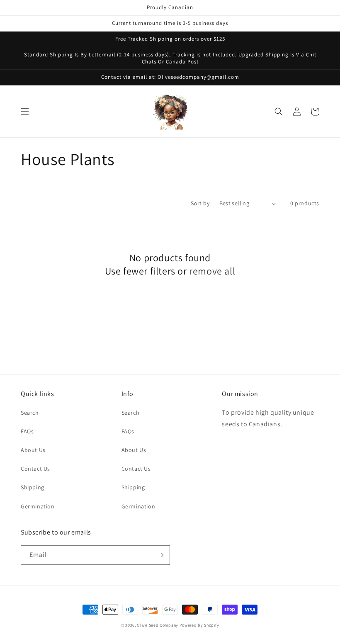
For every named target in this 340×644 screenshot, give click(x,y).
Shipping (32, 487)
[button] (25, 111)
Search (30, 412)
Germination (38, 506)
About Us (33, 450)
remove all (212, 271)
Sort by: (201, 203)
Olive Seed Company (157, 625)
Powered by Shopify (199, 625)
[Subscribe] (160, 555)
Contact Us (35, 468)
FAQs (27, 431)
